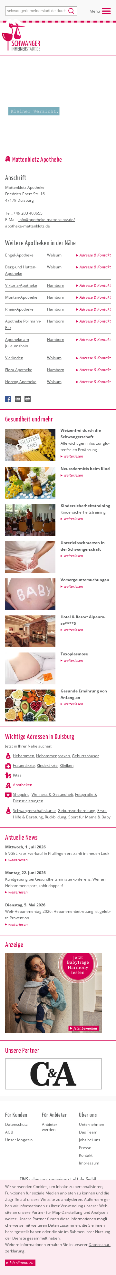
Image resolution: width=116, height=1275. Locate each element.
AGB (9, 1132)
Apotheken (22, 784)
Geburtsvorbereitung (76, 810)
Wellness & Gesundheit (52, 794)
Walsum (54, 255)
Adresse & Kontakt (95, 255)
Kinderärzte (47, 765)
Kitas (17, 775)
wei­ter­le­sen (18, 860)
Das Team (88, 1132)
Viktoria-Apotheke (21, 285)
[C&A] (53, 1073)
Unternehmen (91, 1124)
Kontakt (85, 1155)
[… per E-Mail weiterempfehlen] (18, 399)
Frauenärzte (24, 765)
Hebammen (23, 755)
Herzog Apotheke (20, 381)
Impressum (89, 1163)
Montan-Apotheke (21, 297)
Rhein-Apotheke (19, 309)
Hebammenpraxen (53, 755)
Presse (85, 1147)
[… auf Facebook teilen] (8, 399)
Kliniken (66, 765)
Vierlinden (14, 358)
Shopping (21, 794)
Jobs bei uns (89, 1140)
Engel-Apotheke (19, 255)
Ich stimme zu (22, 1263)
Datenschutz (16, 1124)
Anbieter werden (49, 1127)
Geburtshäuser (85, 755)
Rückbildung (55, 817)
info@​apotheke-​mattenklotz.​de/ (46, 219)
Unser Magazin (19, 1140)
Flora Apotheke (18, 369)
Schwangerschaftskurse (34, 810)
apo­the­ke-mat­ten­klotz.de (27, 226)
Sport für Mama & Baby (89, 817)
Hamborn (55, 285)
